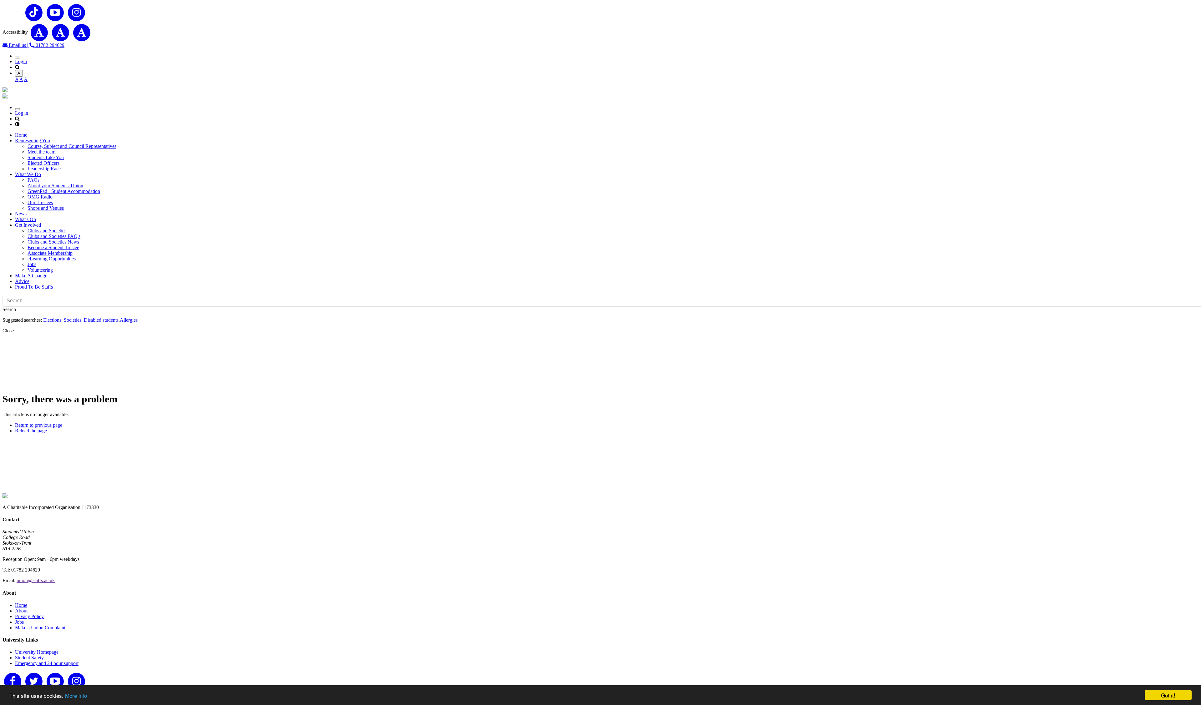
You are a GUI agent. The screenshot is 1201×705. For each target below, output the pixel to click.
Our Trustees (40, 202)
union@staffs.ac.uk (36, 580)
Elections (52, 320)
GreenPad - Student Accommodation (64, 191)
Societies (72, 320)
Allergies (129, 320)
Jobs (32, 264)
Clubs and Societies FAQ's (54, 236)
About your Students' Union (55, 185)
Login (21, 61)
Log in (21, 113)
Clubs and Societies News (53, 241)
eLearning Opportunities (52, 258)
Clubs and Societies (47, 230)
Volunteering (40, 270)
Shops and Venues (46, 208)
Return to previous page (38, 425)
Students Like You (46, 157)
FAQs (33, 180)
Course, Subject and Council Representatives (72, 146)
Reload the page (31, 430)
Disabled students (101, 320)
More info (76, 695)
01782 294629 (49, 45)
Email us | (18, 45)
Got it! (1168, 695)
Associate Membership (50, 253)
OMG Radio (40, 196)
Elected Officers (43, 163)
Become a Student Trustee (53, 247)
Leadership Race (44, 168)
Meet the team (41, 151)
